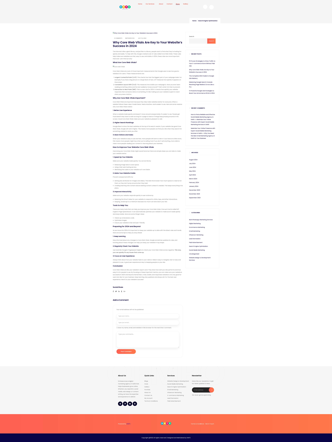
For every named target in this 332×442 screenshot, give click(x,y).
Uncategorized (194, 254)
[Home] (125, 7)
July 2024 (192, 164)
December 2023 (194, 190)
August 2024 (193, 160)
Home (194, 21)
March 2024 (193, 179)
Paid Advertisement (195, 242)
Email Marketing (194, 231)
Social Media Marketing (197, 250)
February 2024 (194, 182)
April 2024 (192, 175)
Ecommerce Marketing (197, 227)
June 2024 (192, 167)
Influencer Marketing (196, 235)
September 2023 (194, 198)
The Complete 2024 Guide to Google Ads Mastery (201, 77)
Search (191, 36)
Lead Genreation (194, 239)
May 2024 (192, 171)
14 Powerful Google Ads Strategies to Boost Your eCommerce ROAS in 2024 (202, 92)
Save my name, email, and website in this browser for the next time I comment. (145, 328)
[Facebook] (120, 404)
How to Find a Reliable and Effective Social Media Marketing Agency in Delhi (203, 116)
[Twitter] (125, 404)
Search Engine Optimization (207, 21)
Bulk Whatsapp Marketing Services (201, 220)
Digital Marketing (195, 223)
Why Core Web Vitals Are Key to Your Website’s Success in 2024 (201, 71)
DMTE (128, 424)
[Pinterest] (135, 404)
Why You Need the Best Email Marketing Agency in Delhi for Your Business (203, 135)
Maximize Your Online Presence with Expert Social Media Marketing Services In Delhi (202, 122)
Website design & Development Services (200, 259)
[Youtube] (130, 404)
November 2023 (194, 194)
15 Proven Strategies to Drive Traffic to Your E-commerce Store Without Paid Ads (202, 63)
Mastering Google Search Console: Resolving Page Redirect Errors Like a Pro (201, 84)
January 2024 (193, 186)
